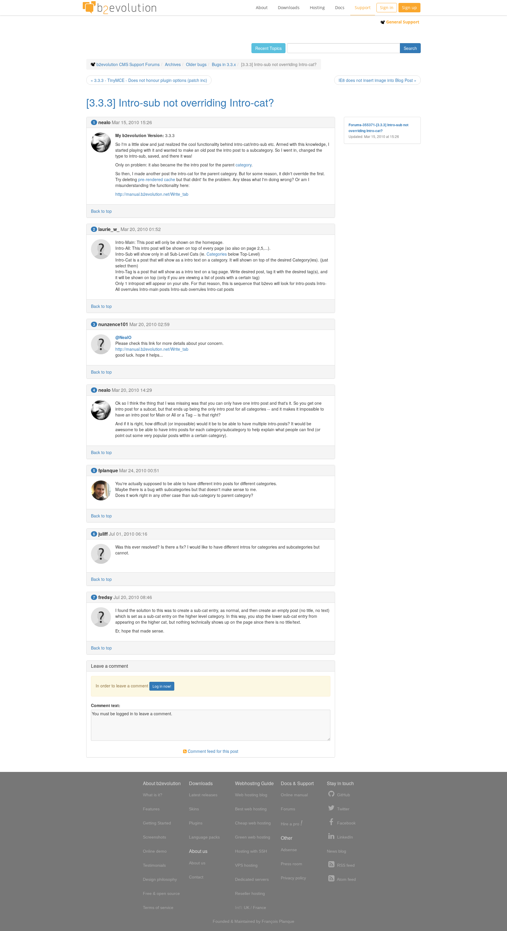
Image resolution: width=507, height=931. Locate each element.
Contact (196, 877)
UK (246, 907)
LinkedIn (344, 837)
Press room (291, 863)
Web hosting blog (251, 794)
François (270, 921)
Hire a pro (291, 823)
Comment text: (105, 705)
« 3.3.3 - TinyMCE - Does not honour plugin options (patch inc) (149, 80)
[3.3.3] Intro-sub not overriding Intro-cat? (180, 102)
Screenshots (154, 837)
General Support (402, 22)
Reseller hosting (250, 893)
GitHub (343, 794)
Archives (173, 64)
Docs (339, 7)
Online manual (294, 794)
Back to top (101, 211)
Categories (217, 254)
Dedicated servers (252, 879)
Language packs (204, 837)
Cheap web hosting (253, 823)
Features (151, 809)
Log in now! (162, 686)
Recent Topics (268, 48)
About (262, 7)
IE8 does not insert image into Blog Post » (377, 80)
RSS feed (345, 865)
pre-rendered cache (156, 179)
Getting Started (157, 823)
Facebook (346, 823)
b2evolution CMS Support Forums (128, 64)
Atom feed (346, 879)
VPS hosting (246, 865)
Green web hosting (252, 837)
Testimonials (154, 865)
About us (197, 863)
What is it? (152, 794)
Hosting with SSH (251, 851)
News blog (336, 851)
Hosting (317, 7)
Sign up (409, 7)
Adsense (289, 849)
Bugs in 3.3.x (224, 64)
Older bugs (196, 64)
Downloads (289, 7)
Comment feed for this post (212, 751)
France (259, 907)
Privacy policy (293, 878)
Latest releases (203, 794)
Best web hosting (251, 809)
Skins (194, 809)
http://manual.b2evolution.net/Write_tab (151, 194)
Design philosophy (160, 879)
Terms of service (158, 907)
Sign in (386, 7)
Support (363, 7)
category (243, 165)
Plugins (195, 823)
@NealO (123, 337)
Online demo (155, 851)
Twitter (342, 809)
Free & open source (161, 893)
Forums (288, 809)
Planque (286, 921)
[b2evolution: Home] (119, 7)
